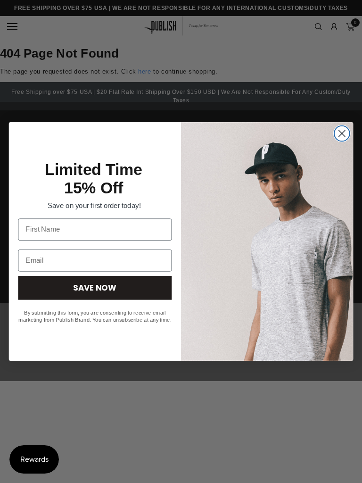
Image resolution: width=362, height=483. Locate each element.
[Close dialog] (342, 134)
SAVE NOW (94, 287)
